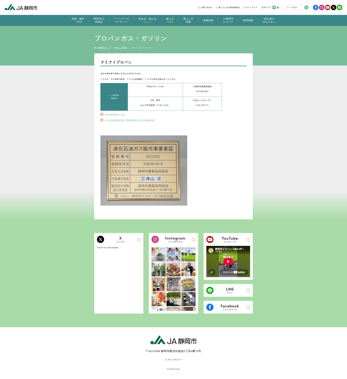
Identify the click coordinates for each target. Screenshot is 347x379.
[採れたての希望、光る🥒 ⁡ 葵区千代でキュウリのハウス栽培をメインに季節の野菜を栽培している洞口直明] (159, 269)
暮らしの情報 (121, 48)
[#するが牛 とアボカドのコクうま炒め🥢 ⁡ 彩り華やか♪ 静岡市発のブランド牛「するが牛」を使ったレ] (173, 269)
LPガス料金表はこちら (114, 114)
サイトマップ (251, 7)
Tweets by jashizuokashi (107, 248)
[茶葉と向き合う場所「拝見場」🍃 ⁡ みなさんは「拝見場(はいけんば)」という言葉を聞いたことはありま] (188, 299)
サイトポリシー (175, 360)
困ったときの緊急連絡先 (229, 7)
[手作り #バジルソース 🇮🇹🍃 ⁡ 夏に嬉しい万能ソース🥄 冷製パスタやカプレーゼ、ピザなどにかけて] (159, 254)
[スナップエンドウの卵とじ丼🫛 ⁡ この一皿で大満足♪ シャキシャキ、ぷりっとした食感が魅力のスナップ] (188, 284)
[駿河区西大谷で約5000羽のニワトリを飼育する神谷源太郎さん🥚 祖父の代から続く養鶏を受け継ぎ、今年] (173, 284)
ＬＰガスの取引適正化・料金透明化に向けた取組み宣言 (129, 120)
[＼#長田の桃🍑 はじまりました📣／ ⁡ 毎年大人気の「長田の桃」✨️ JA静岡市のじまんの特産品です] (159, 299)
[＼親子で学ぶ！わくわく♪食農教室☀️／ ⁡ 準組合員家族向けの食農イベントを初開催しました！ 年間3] (159, 284)
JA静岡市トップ (104, 48)
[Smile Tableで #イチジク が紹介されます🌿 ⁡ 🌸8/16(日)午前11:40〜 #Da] (173, 254)
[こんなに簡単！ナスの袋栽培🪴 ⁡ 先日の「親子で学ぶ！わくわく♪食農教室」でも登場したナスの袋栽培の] (188, 269)
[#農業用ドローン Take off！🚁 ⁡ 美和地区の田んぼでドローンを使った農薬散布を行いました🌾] (188, 254)
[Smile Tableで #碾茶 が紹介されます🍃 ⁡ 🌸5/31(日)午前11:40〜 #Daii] (173, 299)
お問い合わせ (206, 7)
